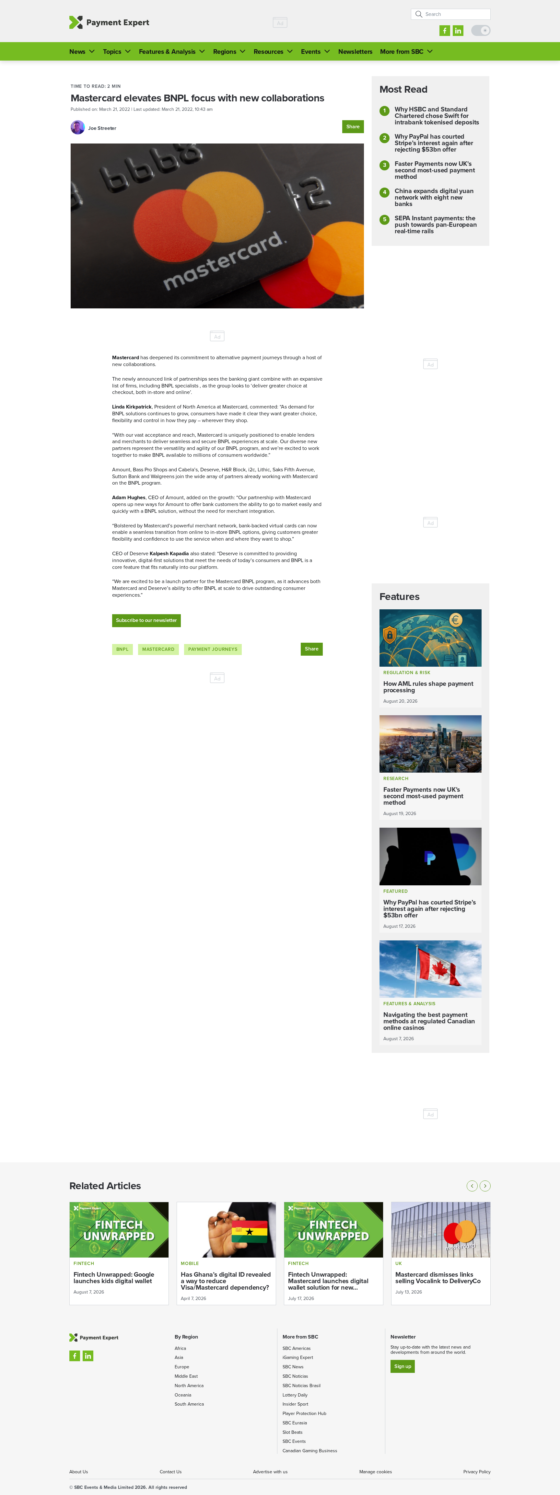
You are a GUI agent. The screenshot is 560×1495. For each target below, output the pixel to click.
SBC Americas (297, 1348)
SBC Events (294, 1441)
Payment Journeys (213, 649)
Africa (180, 1348)
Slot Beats (293, 1432)
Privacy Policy (477, 1471)
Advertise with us (270, 1471)
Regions (224, 51)
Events (311, 51)
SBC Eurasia (295, 1423)
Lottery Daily (295, 1395)
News (77, 51)
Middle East (186, 1376)
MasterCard (158, 649)
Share (353, 126)
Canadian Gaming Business (310, 1450)
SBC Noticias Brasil (302, 1385)
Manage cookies (375, 1471)
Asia (179, 1357)
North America (189, 1385)
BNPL (122, 649)
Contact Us (171, 1471)
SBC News (293, 1366)
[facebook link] (444, 30)
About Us (78, 1471)
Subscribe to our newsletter (146, 620)
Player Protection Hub (304, 1413)
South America (189, 1404)
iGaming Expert (298, 1357)
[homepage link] (109, 22)
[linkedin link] (458, 30)
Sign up (402, 1366)
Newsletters (355, 51)
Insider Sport (295, 1404)
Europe (182, 1366)
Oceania (183, 1395)
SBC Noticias (295, 1376)
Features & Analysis (167, 51)
